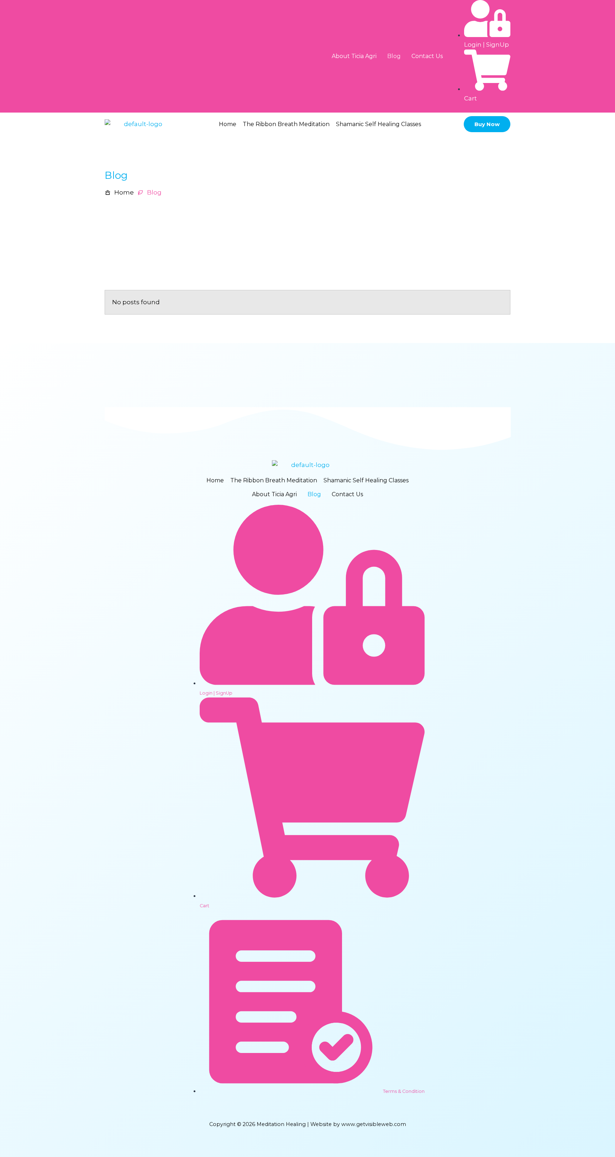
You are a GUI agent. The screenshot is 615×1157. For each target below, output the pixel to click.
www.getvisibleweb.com (373, 1124)
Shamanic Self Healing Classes (378, 124)
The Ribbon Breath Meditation (286, 124)
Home (227, 124)
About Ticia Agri (354, 56)
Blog (394, 56)
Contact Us (427, 56)
